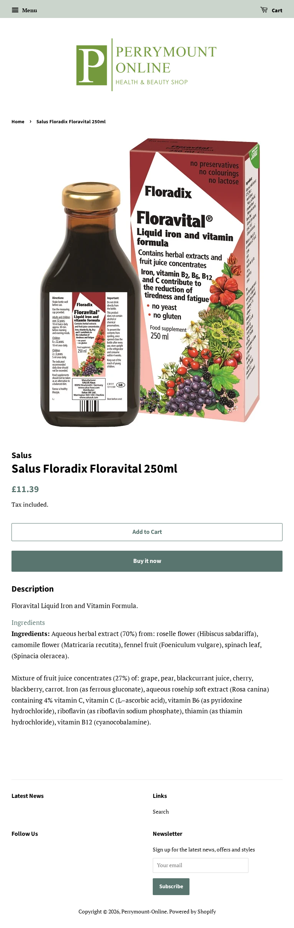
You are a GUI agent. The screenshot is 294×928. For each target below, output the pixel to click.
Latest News (27, 796)
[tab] (28, 622)
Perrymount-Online (144, 911)
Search (161, 811)
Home (17, 121)
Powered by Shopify (192, 911)
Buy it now (147, 561)
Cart (277, 11)
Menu (29, 10)
